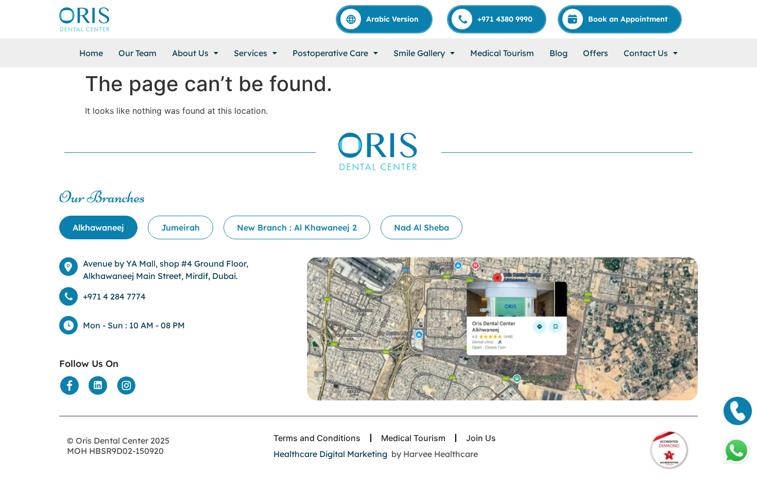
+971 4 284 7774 (114, 296)
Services (250, 53)
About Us (190, 53)
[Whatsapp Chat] (736, 450)
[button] (195, 53)
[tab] (98, 227)
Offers (595, 53)
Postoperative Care (330, 53)
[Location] (502, 328)
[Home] (85, 19)
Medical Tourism (502, 53)
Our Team (137, 53)
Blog (558, 53)
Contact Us (646, 53)
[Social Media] (69, 385)
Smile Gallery (419, 53)
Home (91, 53)
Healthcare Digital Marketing (330, 454)
